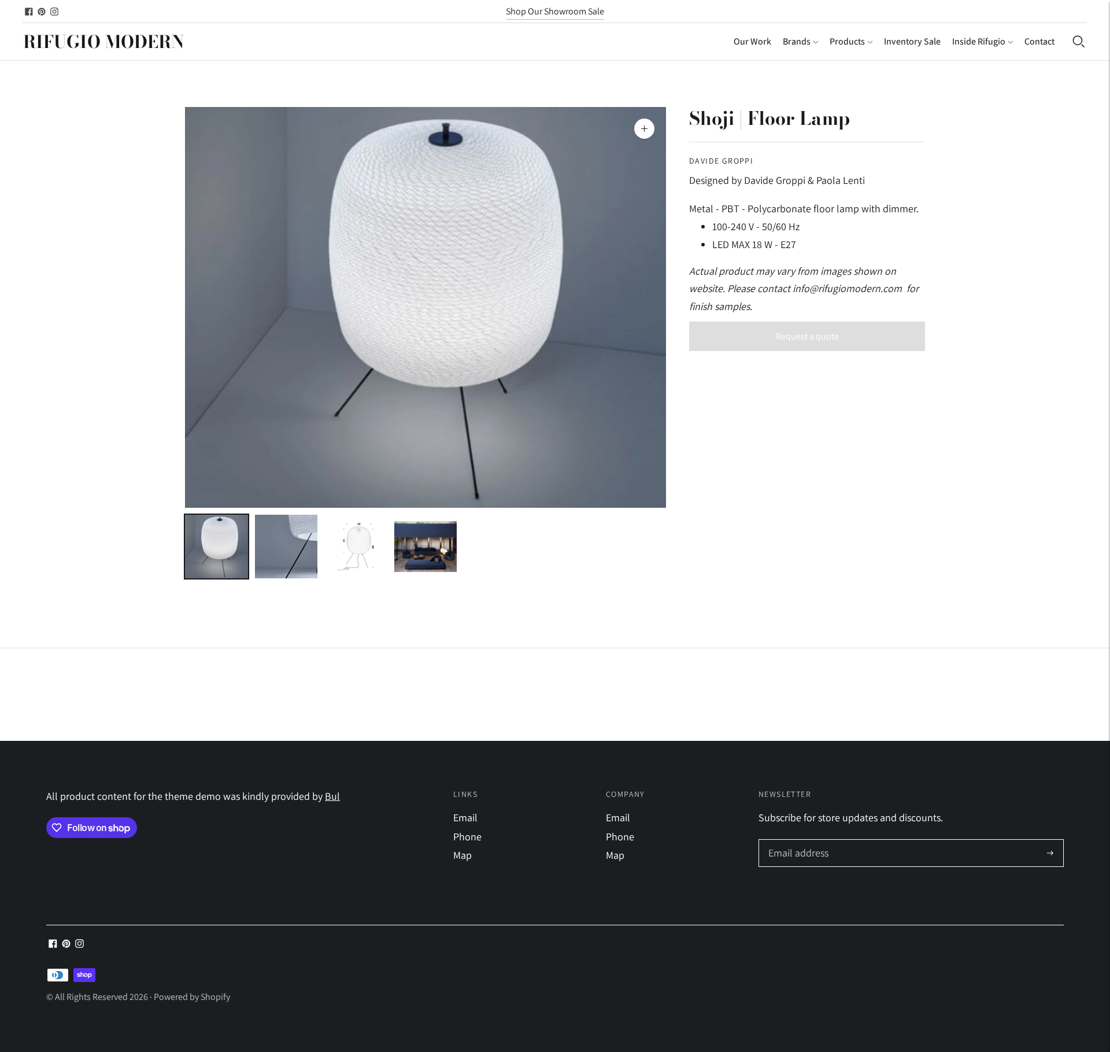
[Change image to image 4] (425, 546)
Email (465, 817)
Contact (1039, 41)
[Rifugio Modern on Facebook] (29, 12)
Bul (332, 796)
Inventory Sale (912, 41)
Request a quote (807, 336)
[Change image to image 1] (216, 546)
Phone (467, 836)
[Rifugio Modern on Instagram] (54, 12)
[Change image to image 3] (355, 546)
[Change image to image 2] (286, 546)
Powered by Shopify (192, 997)
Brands (797, 41)
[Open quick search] (1079, 41)
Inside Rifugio (978, 41)
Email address (797, 841)
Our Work (752, 41)
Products (847, 41)
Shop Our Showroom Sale (555, 11)
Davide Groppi (721, 161)
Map (462, 855)
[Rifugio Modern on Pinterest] (42, 12)
